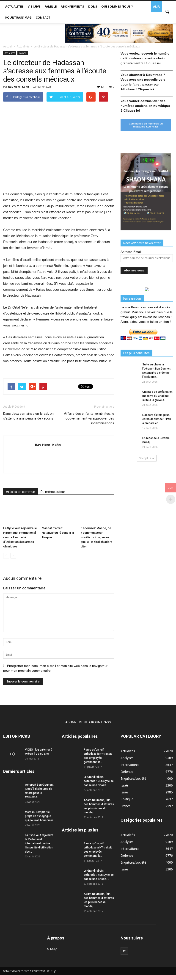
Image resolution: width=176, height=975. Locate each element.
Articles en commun (20, 492)
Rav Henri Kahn (18, 86)
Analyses (127, 758)
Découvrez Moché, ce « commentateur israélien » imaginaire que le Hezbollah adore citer (96, 537)
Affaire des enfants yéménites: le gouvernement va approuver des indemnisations (89, 418)
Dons (92, 6)
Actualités (14, 6)
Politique (127, 799)
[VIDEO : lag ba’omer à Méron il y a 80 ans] (12, 754)
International (130, 764)
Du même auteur (53, 492)
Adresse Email (131, 252)
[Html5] (124, 951)
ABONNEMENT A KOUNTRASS (88, 722)
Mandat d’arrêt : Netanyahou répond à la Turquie (58, 532)
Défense (127, 771)
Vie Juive (34, 6)
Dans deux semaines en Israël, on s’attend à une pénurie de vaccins (28, 416)
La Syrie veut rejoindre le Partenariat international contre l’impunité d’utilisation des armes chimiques (20, 537)
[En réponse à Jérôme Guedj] (130, 442)
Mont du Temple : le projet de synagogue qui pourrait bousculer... (40, 816)
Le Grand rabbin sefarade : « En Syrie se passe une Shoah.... (99, 781)
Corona (22, 53)
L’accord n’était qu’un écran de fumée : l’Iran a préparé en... (156, 419)
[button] (167, 11)
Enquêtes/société (133, 778)
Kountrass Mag (18, 17)
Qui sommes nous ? (117, 6)
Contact (43, 17)
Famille (50, 6)
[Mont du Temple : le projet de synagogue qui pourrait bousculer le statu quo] (12, 816)
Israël (125, 785)
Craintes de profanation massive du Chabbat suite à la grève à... (157, 396)
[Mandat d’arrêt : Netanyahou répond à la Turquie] (58, 512)
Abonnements (72, 6)
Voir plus (145, 458)
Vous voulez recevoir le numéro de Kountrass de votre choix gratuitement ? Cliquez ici (145, 58)
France (126, 806)
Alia (156, 6)
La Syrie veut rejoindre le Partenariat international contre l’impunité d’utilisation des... (39, 843)
